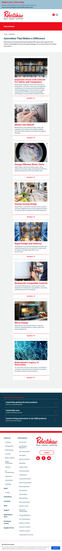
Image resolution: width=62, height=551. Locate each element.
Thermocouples (24, 471)
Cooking (7, 442)
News (5, 506)
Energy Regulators (25, 515)
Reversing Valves (24, 487)
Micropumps (23, 490)
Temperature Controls (26, 535)
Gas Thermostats (24, 451)
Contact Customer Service (14, 411)
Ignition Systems (24, 459)
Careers (7, 492)
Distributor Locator (7, 522)
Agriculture (8, 476)
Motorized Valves (24, 502)
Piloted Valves (23, 498)
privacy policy (42, 549)
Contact (47, 452)
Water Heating (9, 458)
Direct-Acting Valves (25, 483)
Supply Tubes (23, 467)
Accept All (55, 548)
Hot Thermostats (24, 519)
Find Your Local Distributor (22, 403)
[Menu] (56, 14)
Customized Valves (25, 479)
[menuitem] (53, 14)
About (6, 488)
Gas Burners (23, 442)
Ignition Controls (24, 523)
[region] (31, 546)
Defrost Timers (23, 506)
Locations (7, 501)
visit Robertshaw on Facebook (43, 458)
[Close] (60, 543)
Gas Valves (22, 455)
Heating (7, 467)
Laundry (8, 454)
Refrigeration (9, 446)
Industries (7, 438)
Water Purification (9, 462)
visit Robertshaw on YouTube (49, 458)
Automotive (9, 480)
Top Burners (23, 475)
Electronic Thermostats (23, 510)
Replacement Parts (8, 516)
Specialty (8, 484)
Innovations (8, 497)
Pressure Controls (24, 527)
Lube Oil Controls (24, 531)
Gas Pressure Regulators (23, 447)
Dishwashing (9, 450)
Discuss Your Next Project (26, 419)
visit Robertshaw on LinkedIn (38, 458)
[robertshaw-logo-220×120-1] (13, 15)
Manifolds (22, 463)
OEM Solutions (22, 438)
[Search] (53, 15)
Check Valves (23, 494)
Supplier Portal (9, 528)
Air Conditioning (9, 472)
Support (6, 510)
